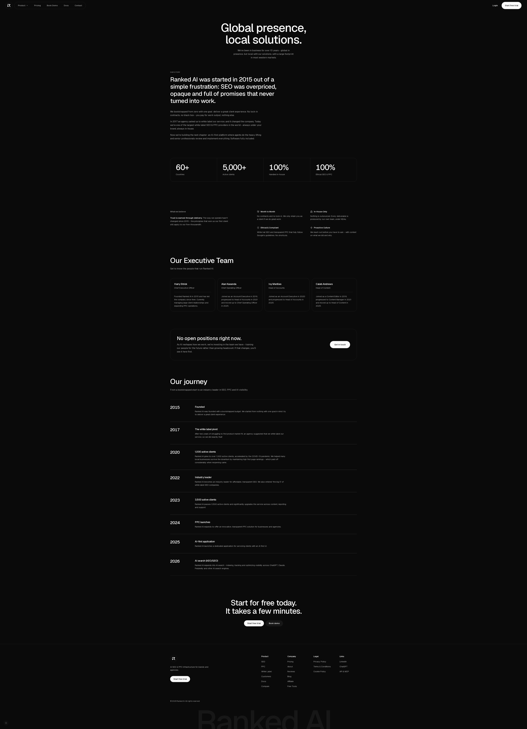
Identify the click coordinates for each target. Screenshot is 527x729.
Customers (266, 676)
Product (21, 5)
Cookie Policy (319, 671)
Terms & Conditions (322, 666)
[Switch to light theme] (6, 723)
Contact (78, 5)
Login (495, 5)
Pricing (37, 5)
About (290, 666)
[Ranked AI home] (9, 5)
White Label (266, 671)
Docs (66, 5)
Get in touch (340, 344)
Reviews (291, 671)
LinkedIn (343, 661)
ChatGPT (343, 666)
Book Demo (52, 5)
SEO (263, 661)
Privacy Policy (319, 661)
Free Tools (292, 686)
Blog (289, 676)
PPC (263, 666)
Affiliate (290, 681)
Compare (265, 686)
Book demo (274, 623)
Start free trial (511, 5)
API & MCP (344, 671)
